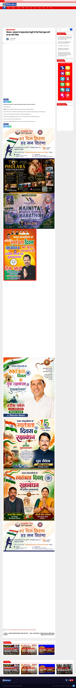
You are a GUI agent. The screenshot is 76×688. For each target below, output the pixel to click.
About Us (57, 685)
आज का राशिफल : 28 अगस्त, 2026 (46, 650)
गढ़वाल (29, 648)
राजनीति (23, 7)
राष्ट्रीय (19, 7)
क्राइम (31, 7)
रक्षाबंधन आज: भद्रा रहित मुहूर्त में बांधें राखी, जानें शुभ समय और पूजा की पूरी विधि (53, 0)
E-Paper (54, 685)
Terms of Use (68, 685)
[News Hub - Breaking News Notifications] (73, 685)
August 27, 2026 (62, 672)
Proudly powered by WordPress (7, 685)
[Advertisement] (38, 17)
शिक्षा (27, 7)
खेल (47, 7)
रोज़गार (44, 7)
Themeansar (20, 685)
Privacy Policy (62, 685)
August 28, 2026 (8, 672)
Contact (72, 685)
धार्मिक (51, 7)
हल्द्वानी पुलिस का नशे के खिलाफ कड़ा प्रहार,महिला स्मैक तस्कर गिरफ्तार (64, 671)
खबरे (11, 29)
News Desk (13, 38)
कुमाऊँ (9, 29)
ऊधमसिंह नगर (9, 648)
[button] (72, 7)
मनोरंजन (39, 7)
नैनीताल (8, 7)
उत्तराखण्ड (13, 7)
